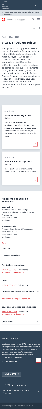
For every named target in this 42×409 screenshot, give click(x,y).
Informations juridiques (9, 406)
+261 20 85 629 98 (9, 311)
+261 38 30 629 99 (9, 285)
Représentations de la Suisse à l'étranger (16, 391)
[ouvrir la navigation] (38, 19)
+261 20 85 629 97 (9, 270)
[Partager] (39, 28)
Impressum (29, 406)
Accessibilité (21, 406)
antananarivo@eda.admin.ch (14, 272)
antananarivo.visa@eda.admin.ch (16, 298)
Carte (4, 243)
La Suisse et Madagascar (16, 20)
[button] (38, 360)
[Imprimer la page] (34, 28)
